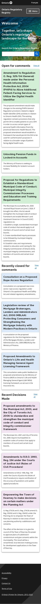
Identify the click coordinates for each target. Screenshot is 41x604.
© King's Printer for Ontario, (17, 594)
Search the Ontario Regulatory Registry (20, 48)
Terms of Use (7, 588)
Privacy (4, 578)
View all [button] (36, 65)
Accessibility (6, 573)
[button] (34, 3)
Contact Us (6, 583)
